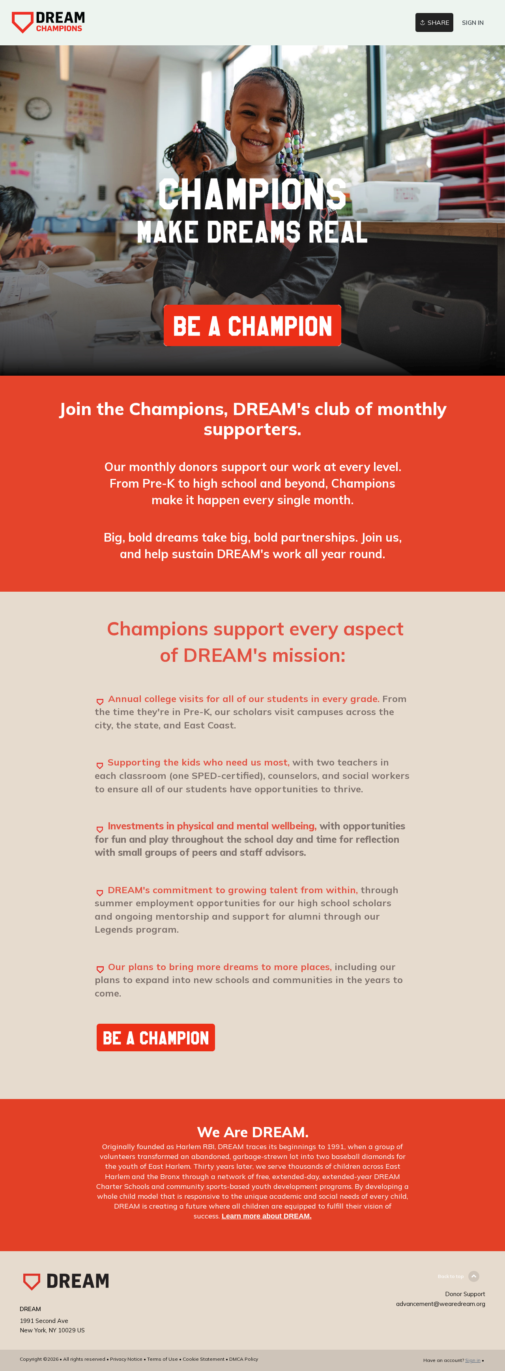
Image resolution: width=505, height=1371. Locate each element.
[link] (48, 23)
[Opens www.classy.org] (252, 342)
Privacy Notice (126, 1359)
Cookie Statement (203, 1359)
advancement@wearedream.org (440, 1304)
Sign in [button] (473, 22)
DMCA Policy (243, 1359)
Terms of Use (162, 1359)
